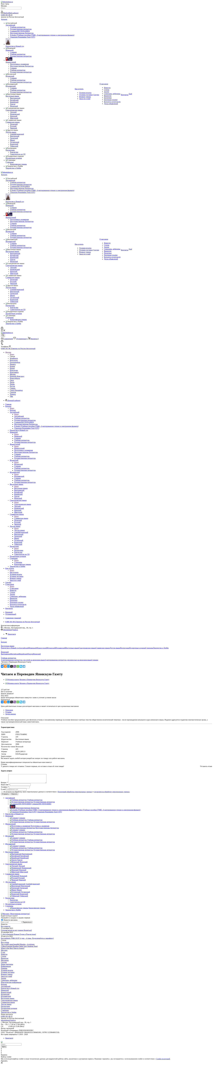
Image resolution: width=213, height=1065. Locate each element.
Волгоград (14, 360)
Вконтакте (12, 634)
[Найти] (2, 10)
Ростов (12, 386)
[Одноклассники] (5, 666)
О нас (3, 952)
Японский (37, 654)
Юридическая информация (11, 982)
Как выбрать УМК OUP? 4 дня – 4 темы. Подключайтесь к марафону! (27, 938)
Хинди (30, 654)
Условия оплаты (7, 970)
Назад (12, 354)
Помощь (4, 968)
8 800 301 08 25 (6, 15)
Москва (13, 374)
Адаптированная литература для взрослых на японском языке (68, 660)
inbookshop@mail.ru (10, 630)
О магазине (14, 588)
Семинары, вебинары (9, 980)
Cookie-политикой (163, 1059)
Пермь (12, 384)
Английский (19, 416)
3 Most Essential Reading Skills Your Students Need (19, 946)
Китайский (15, 654)
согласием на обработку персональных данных (112, 792)
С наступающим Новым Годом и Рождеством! (18, 934)
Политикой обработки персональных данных (75, 792)
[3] (7, 687)
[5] (12, 687)
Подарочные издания (137, 648)
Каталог (13, 410)
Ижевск (13, 364)
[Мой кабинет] (2, 328)
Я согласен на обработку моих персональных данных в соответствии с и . (67, 792)
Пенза (12, 382)
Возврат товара (6, 974)
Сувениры (18, 562)
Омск (12, 380)
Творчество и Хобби (161, 648)
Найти (4, 1047)
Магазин (4, 950)
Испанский (18, 464)
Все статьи (5, 942)
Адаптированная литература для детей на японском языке (23, 660)
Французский (19, 448)
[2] (5, 687)
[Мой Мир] (8, 666)
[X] (11, 666)
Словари (95, 660)
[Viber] (14, 666)
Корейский (23, 654)
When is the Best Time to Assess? (12, 948)
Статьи (3, 956)
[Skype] (21, 666)
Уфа (11, 396)
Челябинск (14, 358)
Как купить (14, 572)
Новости (4, 954)
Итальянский (19, 476)
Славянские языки (21, 518)
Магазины (5, 960)
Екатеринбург (15, 362)
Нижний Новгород (17, 376)
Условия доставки (7, 972)
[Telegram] (24, 666)
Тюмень (13, 394)
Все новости (5, 926)
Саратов (13, 392)
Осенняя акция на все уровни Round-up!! (16, 930)
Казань (12, 366)
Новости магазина (10, 920)
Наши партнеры (7, 964)
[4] (10, 687)
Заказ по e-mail (6, 976)
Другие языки (19, 530)
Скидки (4, 962)
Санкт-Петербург (16, 390)
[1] (2, 687)
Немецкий (18, 436)
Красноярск (14, 372)
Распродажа (18, 550)
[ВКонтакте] (2, 666)
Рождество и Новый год (10, 648)
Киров (12, 368)
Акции (3, 978)
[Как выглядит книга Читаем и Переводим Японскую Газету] (27, 679)
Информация (6, 966)
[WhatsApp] (17, 666)
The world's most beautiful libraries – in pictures (18, 944)
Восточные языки (21, 488)
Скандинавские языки (22, 504)
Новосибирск (15, 378)
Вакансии (4, 958)
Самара (12, 388)
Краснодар (14, 370)
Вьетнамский (6, 654)
